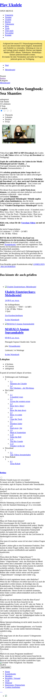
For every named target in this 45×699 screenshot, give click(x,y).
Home (7, 672)
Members (8, 676)
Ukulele (8, 20)
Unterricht (9, 15)
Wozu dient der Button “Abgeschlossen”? (16, 557)
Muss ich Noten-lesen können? (12, 521)
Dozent (3, 76)
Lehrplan (8, 117)
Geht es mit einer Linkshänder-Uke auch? (16, 510)
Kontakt (8, 35)
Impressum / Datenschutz (15, 685)
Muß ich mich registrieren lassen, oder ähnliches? (19, 579)
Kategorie (4, 81)
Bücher (8, 22)
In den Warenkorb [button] (12, 320)
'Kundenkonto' (10, 244)
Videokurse (9, 24)
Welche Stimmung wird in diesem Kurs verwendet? (20, 503)
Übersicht (9, 115)
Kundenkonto (10, 674)
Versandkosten (14, 346)
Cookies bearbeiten (12, 687)
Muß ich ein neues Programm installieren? (16, 654)
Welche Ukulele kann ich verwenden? (15, 480)
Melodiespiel (5, 83)
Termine (8, 17)
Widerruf (8, 683)
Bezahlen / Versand (12, 678)
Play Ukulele (11, 5)
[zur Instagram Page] (0, 691)
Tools (7, 28)
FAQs (7, 122)
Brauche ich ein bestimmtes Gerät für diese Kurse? (20, 600)
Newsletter (9, 33)
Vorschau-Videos (28, 223)
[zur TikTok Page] (1, 691)
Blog (7, 26)
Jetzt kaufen (5, 667)
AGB (7, 680)
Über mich (9, 31)
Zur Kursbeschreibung (14, 315)
